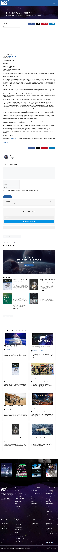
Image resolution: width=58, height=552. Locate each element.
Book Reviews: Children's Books (28, 15)
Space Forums (41, 351)
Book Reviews (19, 15)
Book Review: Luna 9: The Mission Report (47, 280)
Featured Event (36, 351)
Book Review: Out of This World (20, 279)
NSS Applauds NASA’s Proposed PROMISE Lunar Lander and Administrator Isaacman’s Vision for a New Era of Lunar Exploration (15, 407)
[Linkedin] (13, 246)
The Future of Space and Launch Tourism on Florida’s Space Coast (41, 377)
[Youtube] (9, 246)
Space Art (46, 411)
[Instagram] (11, 246)
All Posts (12, 158)
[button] (31, 24)
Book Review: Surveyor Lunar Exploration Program (46, 294)
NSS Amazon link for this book (9, 62)
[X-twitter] (6, 246)
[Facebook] (4, 246)
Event (33, 351)
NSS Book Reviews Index (8, 142)
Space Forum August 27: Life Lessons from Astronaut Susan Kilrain (40, 347)
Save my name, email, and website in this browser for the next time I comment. (21, 190)
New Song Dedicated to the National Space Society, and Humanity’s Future (41, 407)
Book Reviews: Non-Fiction (14, 381)
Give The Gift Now (28, 265)
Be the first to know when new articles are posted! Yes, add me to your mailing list (21, 193)
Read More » (15, 291)
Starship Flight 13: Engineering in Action (40, 437)
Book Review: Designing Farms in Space (20, 294)
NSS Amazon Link (12, 138)
